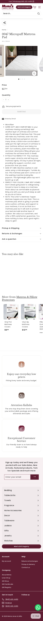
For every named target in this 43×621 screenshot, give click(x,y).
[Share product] (4, 23)
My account (6, 561)
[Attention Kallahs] (21, 395)
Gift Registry (6, 587)
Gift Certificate (7, 584)
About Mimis (6, 575)
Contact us (26, 567)
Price (4, 85)
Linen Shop (6, 578)
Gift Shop (5, 581)
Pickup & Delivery (28, 564)
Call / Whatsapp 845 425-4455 (20, 1)
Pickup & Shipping (10, 228)
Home (4, 30)
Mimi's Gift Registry (24, 7)
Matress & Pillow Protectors (19, 298)
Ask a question (9, 239)
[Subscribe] (35, 477)
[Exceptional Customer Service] (21, 428)
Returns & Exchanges (12, 233)
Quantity (6, 95)
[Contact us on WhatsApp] (38, 607)
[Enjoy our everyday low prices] (21, 364)
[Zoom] (34, 73)
